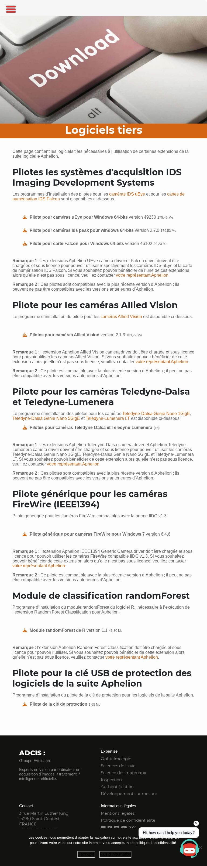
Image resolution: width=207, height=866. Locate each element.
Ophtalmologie (116, 758)
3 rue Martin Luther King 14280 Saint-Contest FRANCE (43, 819)
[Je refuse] (200, 847)
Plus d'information (115, 854)
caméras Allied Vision (121, 316)
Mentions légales (117, 813)
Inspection (111, 779)
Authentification (117, 786)
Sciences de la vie (118, 765)
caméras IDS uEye (127, 194)
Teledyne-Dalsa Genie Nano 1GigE (156, 413)
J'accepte (86, 854)
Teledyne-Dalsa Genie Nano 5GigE (46, 418)
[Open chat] (189, 848)
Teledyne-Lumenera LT (108, 418)
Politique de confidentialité (128, 820)
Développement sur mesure (129, 793)
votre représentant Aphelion (142, 275)
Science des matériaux (123, 772)
